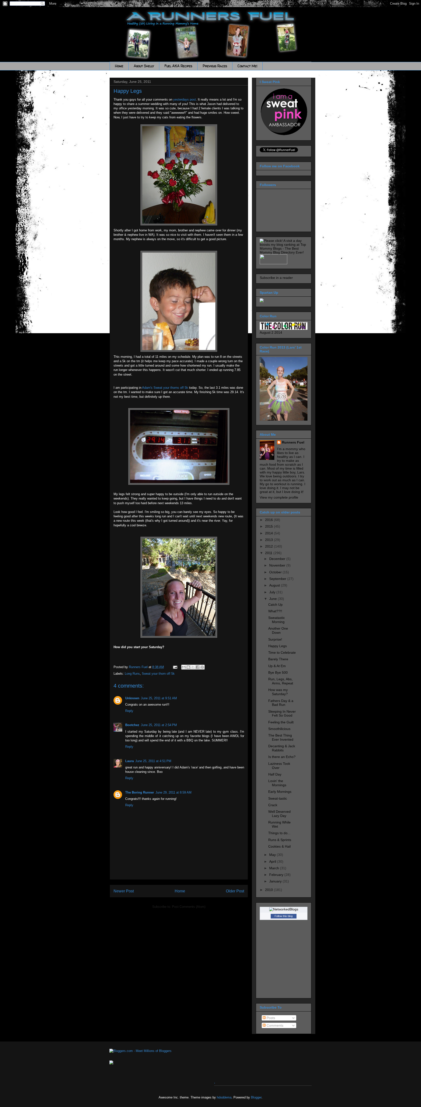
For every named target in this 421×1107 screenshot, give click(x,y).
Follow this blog (284, 916)
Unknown (132, 698)
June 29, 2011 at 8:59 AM (173, 792)
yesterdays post (184, 99)
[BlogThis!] (188, 667)
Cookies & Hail (279, 846)
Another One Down (278, 630)
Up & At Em (277, 666)
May (273, 855)
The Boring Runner (139, 792)
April (273, 861)
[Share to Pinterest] (202, 667)
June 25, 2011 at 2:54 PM (159, 725)
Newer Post (124, 891)
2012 (269, 546)
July (272, 592)
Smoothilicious (279, 729)
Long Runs (132, 673)
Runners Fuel (293, 442)
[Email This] (183, 667)
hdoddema (224, 1097)
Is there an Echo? (282, 757)
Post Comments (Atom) (188, 906)
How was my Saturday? (278, 692)
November (277, 565)
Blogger (256, 1097)
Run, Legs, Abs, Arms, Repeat (280, 681)
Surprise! (275, 639)
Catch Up (275, 604)
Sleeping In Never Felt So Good (282, 714)
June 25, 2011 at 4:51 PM (153, 761)
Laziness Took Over (279, 766)
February (276, 875)
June (273, 599)
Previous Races (215, 66)
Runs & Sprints (279, 840)
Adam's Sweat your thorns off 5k (165, 387)
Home (119, 66)
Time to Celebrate (282, 652)
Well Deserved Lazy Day (279, 814)
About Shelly (144, 66)
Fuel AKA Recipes (178, 66)
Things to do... (279, 833)
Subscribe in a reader (276, 278)
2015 (269, 526)
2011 (269, 553)
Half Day (274, 774)
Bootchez (132, 725)
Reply (129, 711)
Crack (272, 805)
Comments (274, 1025)
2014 (269, 533)
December (277, 559)
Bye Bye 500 (278, 672)
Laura (129, 761)
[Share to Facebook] (197, 667)
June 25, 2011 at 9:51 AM (159, 698)
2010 (269, 890)
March (274, 868)
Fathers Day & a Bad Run (280, 703)
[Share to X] (193, 667)
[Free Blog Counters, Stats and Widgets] (111, 1063)
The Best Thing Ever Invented (280, 737)
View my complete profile (279, 497)
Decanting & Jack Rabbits (281, 748)
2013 (269, 540)
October (276, 572)
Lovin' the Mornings (277, 783)
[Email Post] (174, 667)
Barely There (278, 659)
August (275, 585)
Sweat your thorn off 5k (158, 673)
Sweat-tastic (277, 798)
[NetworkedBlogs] (283, 909)
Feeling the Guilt (281, 722)
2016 (269, 520)
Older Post (235, 891)
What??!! (275, 611)
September (278, 579)
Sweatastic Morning (276, 620)
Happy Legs (277, 646)
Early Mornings (279, 792)
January (276, 881)
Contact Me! (247, 66)
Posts (270, 1018)
